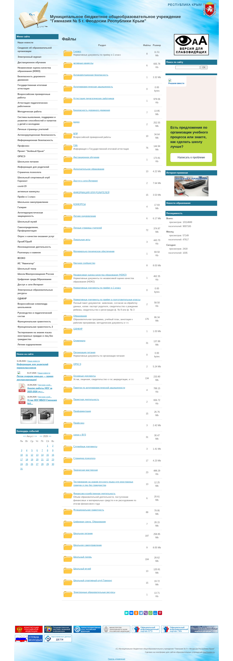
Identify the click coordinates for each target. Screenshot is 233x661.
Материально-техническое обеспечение (93, 251)
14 (42, 455)
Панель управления (116, 659)
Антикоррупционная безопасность (37, 135)
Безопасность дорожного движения (91, 110)
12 (32, 455)
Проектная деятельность (86, 399)
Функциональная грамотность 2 (35, 327)
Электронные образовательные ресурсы (94, 592)
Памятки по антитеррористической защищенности (99, 387)
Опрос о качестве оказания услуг (36, 236)
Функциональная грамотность (34, 321)
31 (21, 469)
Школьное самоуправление (33, 202)
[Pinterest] (160, 613)
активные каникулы (29, 191)
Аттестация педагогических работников (93, 98)
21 (42, 459)
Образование (80, 316)
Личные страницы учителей (33, 129)
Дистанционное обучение (32, 62)
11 (27, 455)
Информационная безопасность (35, 140)
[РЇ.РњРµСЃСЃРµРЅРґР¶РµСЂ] (127, 613)
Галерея (22, 207)
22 (47, 459)
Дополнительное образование (88, 169)
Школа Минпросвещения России (36, 274)
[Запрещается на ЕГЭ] (46, 422)
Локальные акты (81, 239)
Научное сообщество (84, 263)
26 (32, 464)
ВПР (75, 133)
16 (53, 455)
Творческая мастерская (85, 470)
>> (35, 436)
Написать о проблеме (191, 157)
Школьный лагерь (82, 557)
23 (53, 459)
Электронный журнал (29, 57)
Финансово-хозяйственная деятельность (94, 493)
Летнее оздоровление (29, 344)
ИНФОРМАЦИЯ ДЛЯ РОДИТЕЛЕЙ (91, 192)
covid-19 (22, 186)
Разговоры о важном (29, 252)
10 (21, 455)
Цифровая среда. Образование (89, 521)
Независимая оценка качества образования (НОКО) (100, 275)
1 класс (77, 51)
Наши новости (25, 42)
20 (37, 459)
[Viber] (146, 613)
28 (42, 464)
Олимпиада (79, 340)
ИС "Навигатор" (26, 263)
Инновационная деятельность (34, 247)
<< (24, 436)
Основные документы (84, 376)
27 (37, 464)
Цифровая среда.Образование (34, 279)
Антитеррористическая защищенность (93, 86)
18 (27, 459)
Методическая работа (29, 111)
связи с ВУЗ (79, 434)
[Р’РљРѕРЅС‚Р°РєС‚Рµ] (131, 613)
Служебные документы (85, 446)
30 (53, 464)
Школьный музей (27, 221)
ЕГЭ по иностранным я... (27, 412)
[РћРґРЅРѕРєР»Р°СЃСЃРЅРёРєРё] (136, 613)
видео (76, 122)
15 (47, 455)
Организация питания (84, 352)
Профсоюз (23, 146)
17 (21, 459)
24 (21, 464)
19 (32, 459)
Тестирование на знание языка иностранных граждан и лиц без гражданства (35, 336)
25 (27, 464)
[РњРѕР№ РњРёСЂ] (155, 613)
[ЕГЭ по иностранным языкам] (28, 422)
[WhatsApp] (150, 613)
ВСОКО (21, 258)
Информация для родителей (33, 167)
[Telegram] (141, 613)
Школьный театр (27, 268)
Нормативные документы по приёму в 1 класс (97, 288)
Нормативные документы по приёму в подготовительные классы (106, 299)
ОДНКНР (22, 298)
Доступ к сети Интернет (30, 284)
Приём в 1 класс (26, 197)
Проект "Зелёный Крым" (31, 151)
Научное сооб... (45, 385)
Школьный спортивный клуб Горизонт (92, 580)
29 (47, 464)
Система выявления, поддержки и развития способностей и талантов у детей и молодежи (37, 120)
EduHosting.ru (209, 652)
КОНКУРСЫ (79, 204)
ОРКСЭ (21, 156)
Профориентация (82, 411)
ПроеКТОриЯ (25, 241)
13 (37, 455)
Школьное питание (28, 161)
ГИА (75, 145)
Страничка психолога (29, 172)
